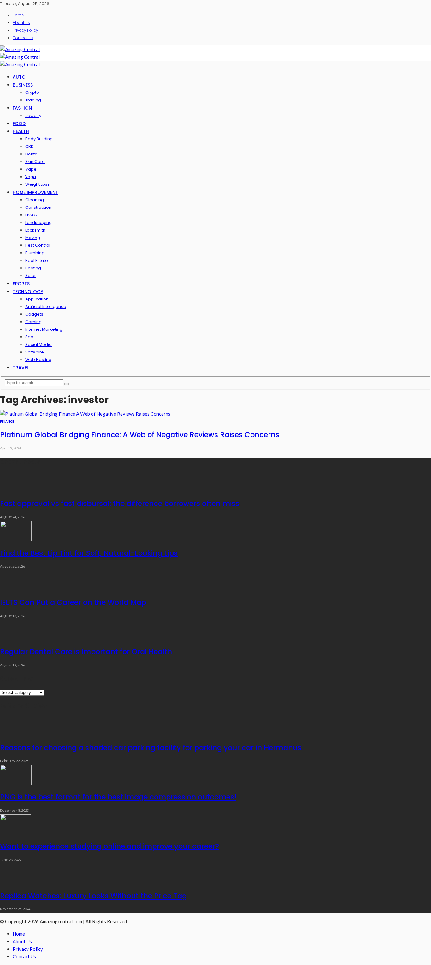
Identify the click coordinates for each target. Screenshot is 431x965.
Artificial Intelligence (45, 307)
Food (19, 123)
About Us (21, 22)
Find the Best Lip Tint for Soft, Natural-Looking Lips (89, 553)
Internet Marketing (43, 329)
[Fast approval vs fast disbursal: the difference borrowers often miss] (16, 490)
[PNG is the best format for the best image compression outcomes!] (16, 783)
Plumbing (34, 253)
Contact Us (23, 37)
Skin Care (35, 162)
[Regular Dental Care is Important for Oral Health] (16, 638)
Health (21, 131)
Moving (32, 238)
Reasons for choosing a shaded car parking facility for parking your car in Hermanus (150, 748)
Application (37, 299)
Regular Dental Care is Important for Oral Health (86, 652)
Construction (38, 207)
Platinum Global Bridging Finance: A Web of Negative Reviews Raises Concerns (139, 435)
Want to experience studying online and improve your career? (109, 846)
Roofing (33, 268)
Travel (21, 368)
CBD (29, 146)
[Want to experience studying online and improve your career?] (15, 833)
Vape (31, 169)
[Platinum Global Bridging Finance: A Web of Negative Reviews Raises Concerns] (85, 414)
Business (23, 85)
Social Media (38, 344)
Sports (21, 283)
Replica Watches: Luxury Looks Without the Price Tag (93, 896)
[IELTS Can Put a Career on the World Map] (16, 589)
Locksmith (35, 230)
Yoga (30, 177)
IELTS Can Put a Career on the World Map (73, 602)
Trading (33, 100)
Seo (29, 337)
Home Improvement (35, 192)
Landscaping (38, 223)
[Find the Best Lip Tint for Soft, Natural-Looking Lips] (16, 539)
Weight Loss (37, 184)
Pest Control (37, 245)
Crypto (32, 92)
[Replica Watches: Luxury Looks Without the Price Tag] (16, 882)
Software (34, 352)
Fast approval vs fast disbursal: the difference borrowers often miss (119, 503)
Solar (30, 276)
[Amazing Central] (20, 49)
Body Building (39, 139)
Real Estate (36, 260)
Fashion (22, 108)
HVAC (31, 215)
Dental (31, 154)
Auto (19, 77)
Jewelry (33, 115)
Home (18, 15)
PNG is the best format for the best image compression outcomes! (118, 797)
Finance (7, 421)
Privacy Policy (25, 30)
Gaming (33, 322)
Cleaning (34, 200)
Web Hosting (38, 360)
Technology (28, 291)
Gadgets (34, 314)
